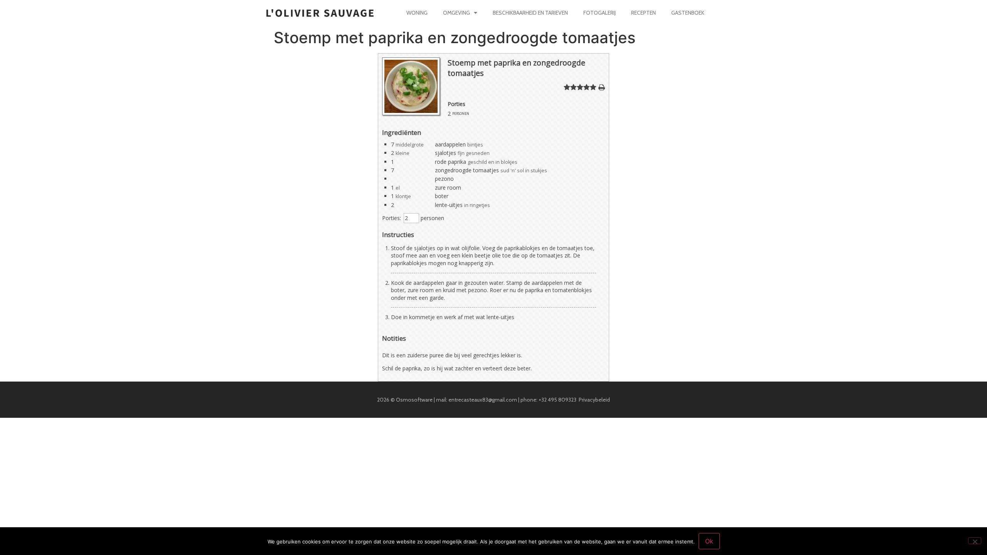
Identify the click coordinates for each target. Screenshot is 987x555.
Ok (709, 541)
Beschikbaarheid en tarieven (530, 12)
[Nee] (974, 540)
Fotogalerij (599, 12)
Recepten (643, 12)
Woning (417, 12)
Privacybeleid (594, 399)
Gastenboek (687, 12)
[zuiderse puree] (411, 113)
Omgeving (456, 12)
